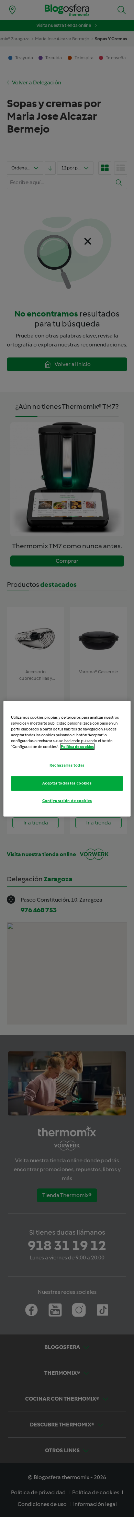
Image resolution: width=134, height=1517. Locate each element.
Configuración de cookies (67, 800)
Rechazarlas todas (67, 765)
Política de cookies (77, 746)
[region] (67, 758)
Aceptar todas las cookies (66, 783)
